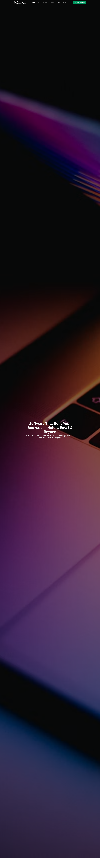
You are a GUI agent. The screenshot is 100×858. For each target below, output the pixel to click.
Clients (58, 2)
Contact (64, 2)
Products (44, 2)
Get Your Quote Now (80, 2)
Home (33, 2)
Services (52, 2)
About (38, 2)
